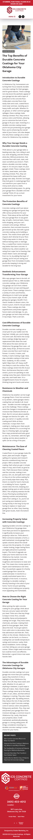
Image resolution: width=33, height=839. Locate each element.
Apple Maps (21, 816)
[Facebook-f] (20, 16)
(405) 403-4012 (16, 801)
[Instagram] (23, 16)
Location (10, 805)
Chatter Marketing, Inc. (21, 830)
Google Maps (12, 816)
